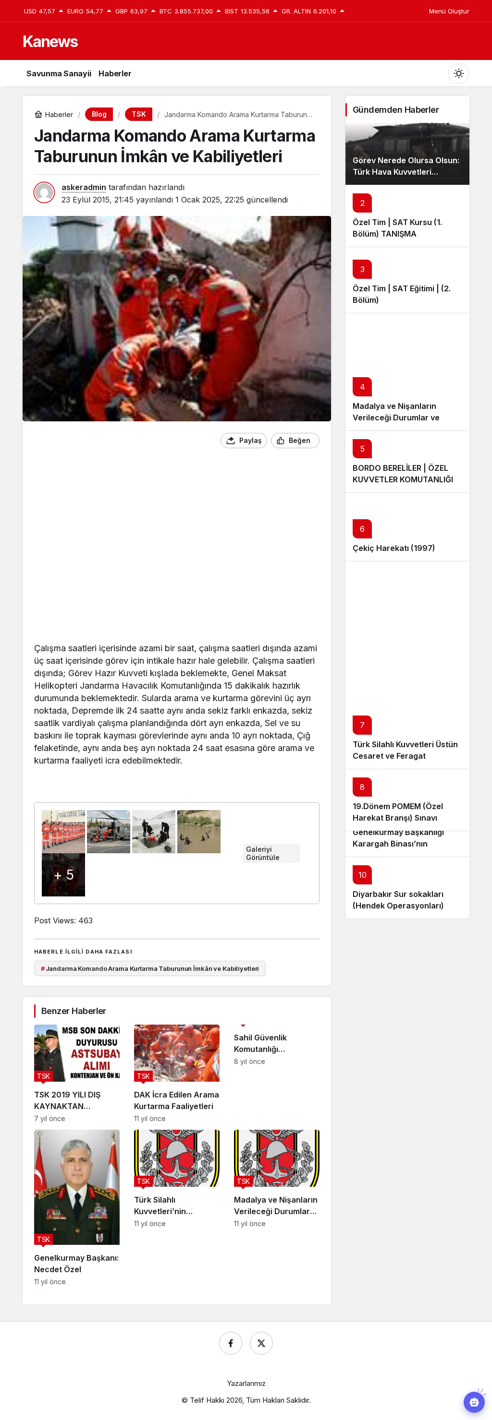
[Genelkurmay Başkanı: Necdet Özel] (77, 1208)
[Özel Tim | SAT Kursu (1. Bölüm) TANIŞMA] (407, 216)
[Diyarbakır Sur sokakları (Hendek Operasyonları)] (407, 888)
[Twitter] (261, 1343)
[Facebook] (230, 1343)
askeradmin (84, 187)
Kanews (50, 41)
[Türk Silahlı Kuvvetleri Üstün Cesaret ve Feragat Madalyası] (407, 665)
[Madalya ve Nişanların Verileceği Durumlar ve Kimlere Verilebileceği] (277, 1208)
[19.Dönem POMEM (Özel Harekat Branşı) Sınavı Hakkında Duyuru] (407, 800)
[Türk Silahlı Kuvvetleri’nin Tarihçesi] (177, 1208)
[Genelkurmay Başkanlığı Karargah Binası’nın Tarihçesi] (407, 844)
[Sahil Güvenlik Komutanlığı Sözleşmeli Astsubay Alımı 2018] (277, 1073)
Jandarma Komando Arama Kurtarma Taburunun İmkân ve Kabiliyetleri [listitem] (150, 968)
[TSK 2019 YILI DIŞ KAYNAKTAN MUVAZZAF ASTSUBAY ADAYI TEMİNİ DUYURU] (77, 1073)
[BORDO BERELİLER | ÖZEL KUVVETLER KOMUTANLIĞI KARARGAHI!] (407, 461)
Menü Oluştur (449, 11)
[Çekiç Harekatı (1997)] (407, 526)
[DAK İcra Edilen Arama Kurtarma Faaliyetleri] (177, 1073)
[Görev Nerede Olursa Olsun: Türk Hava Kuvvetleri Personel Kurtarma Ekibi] (407, 154)
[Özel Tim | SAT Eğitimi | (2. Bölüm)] (407, 280)
